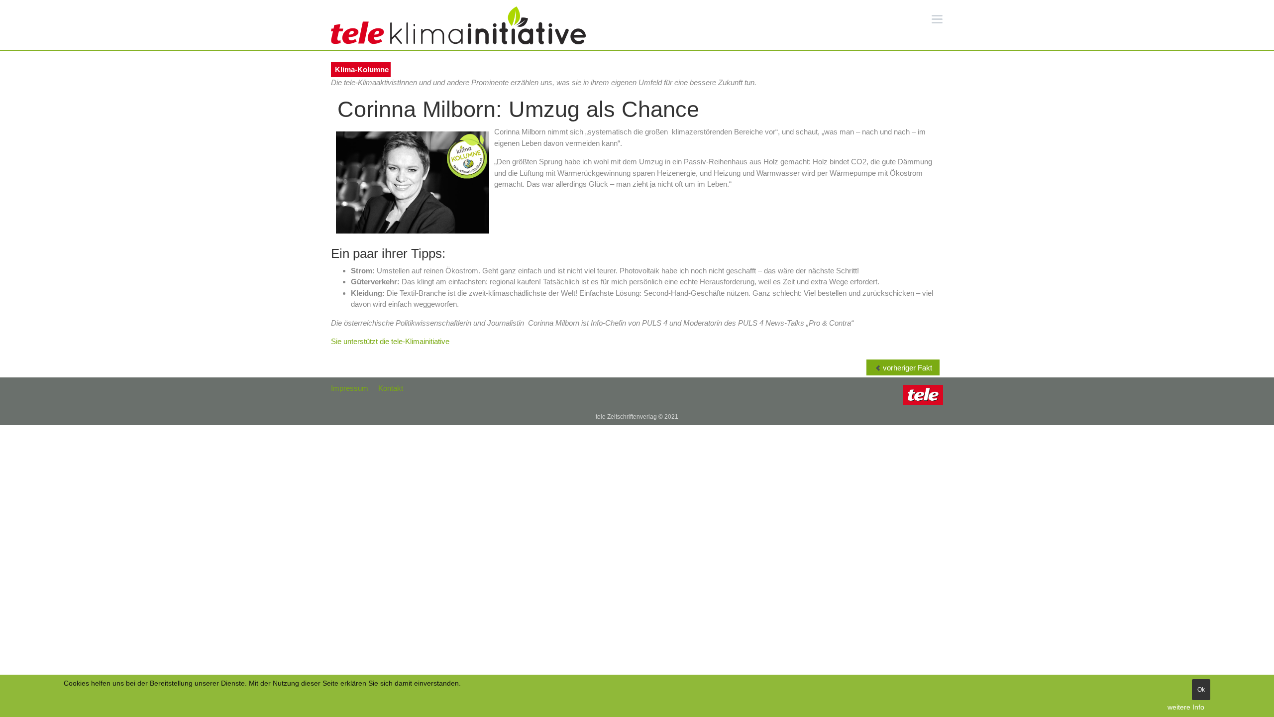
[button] (937, 18)
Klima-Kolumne (362, 69)
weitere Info (1186, 707)
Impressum (349, 388)
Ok (1201, 689)
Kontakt (390, 388)
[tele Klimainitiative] (458, 25)
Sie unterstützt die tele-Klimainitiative (390, 341)
